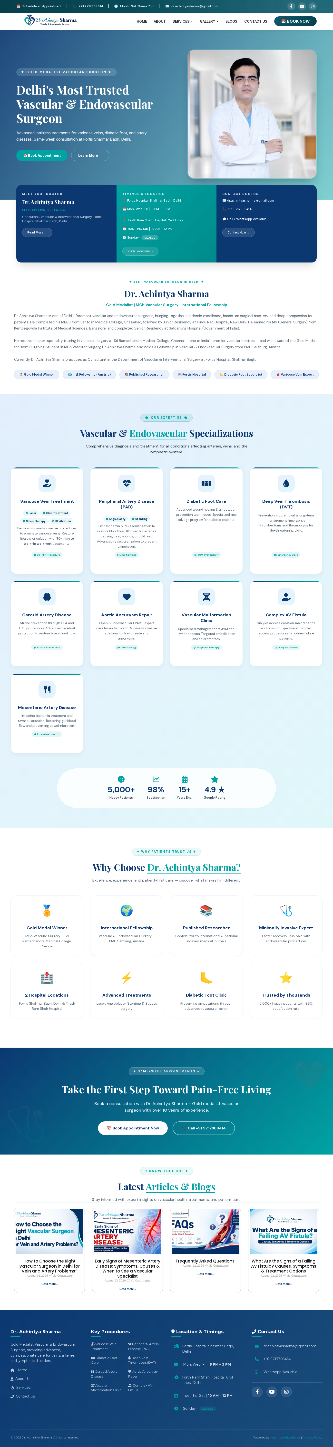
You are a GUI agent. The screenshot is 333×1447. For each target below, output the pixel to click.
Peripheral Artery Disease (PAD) (143, 1346)
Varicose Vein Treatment (104, 1346)
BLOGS (231, 21)
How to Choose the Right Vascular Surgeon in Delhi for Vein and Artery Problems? (49, 1266)
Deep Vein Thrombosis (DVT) (142, 1360)
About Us (23, 1379)
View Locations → (140, 251)
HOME (142, 21)
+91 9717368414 (277, 1359)
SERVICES (181, 21)
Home (21, 1370)
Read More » (49, 1284)
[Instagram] (313, 6)
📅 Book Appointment (42, 155)
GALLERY (207, 21)
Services (23, 1387)
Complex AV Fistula (140, 1387)
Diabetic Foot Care (104, 1360)
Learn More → (90, 155)
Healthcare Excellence (285, 1437)
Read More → (37, 232)
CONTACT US (255, 21)
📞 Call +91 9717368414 (204, 1128)
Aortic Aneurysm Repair (143, 1373)
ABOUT (160, 21)
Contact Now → (238, 232)
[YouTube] (302, 6)
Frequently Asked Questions (205, 1261)
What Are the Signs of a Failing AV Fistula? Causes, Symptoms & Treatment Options (283, 1266)
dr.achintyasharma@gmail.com (290, 1346)
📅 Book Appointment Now (133, 1128)
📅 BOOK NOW (295, 21)
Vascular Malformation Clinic (106, 1387)
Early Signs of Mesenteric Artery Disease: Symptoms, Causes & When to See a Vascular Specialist (127, 1268)
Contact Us (25, 1396)
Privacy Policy (313, 1437)
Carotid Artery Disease (104, 1373)
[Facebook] (291, 6)
